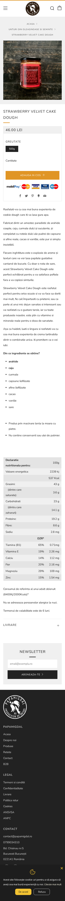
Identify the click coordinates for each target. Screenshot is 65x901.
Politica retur (10, 800)
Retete (7, 752)
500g (12, 148)
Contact (7, 758)
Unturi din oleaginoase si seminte (31, 29)
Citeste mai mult (52, 884)
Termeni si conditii (14, 782)
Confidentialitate (13, 788)
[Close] (62, 868)
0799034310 (11, 842)
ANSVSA (8, 812)
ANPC (7, 818)
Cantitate (11, 160)
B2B (5, 764)
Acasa (31, 24)
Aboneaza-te (30, 674)
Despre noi (9, 740)
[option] (32, 70)
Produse (8, 746)
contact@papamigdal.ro (17, 836)
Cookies (7, 806)
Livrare (7, 794)
